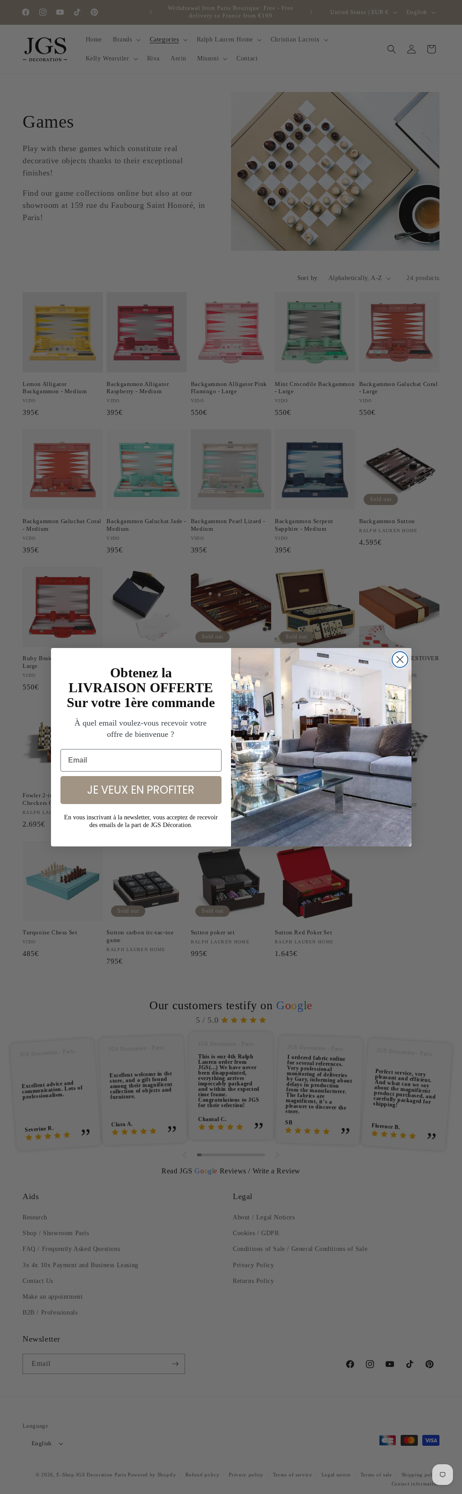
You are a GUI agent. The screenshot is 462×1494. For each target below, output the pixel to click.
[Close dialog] (400, 659)
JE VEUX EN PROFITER (140, 789)
